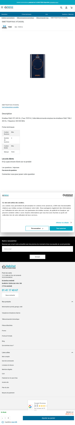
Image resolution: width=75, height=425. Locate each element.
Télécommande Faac (42, 18)
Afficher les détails (62, 222)
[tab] (37, 302)
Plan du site (5, 387)
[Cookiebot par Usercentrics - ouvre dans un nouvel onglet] (64, 195)
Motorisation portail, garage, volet (12, 306)
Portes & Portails (7, 336)
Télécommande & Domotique (25, 18)
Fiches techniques (26, 14)
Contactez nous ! (54, 2)
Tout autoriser (61, 228)
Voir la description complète (10, 107)
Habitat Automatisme (8, 18)
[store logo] (8, 7)
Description (4, 14)
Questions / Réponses (68, 14)
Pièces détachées (7, 325)
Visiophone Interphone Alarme (11, 313)
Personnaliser (36, 228)
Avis (47, 14)
